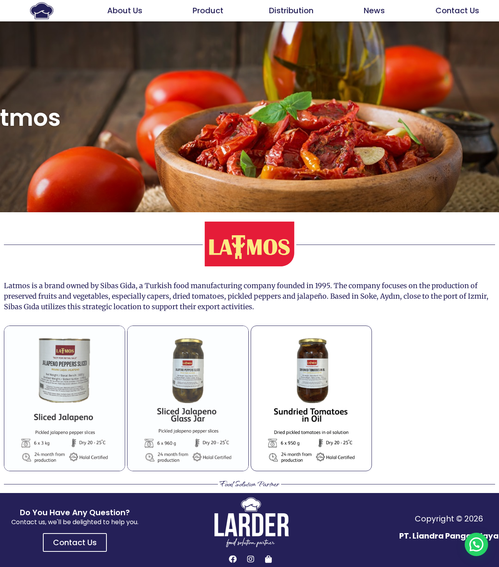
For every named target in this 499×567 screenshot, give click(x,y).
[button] (476, 544)
